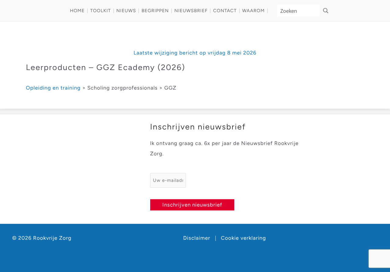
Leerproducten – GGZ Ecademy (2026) (105, 67)
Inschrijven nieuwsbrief (192, 205)
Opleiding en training (53, 88)
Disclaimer (196, 238)
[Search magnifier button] (326, 11)
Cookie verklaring (243, 238)
